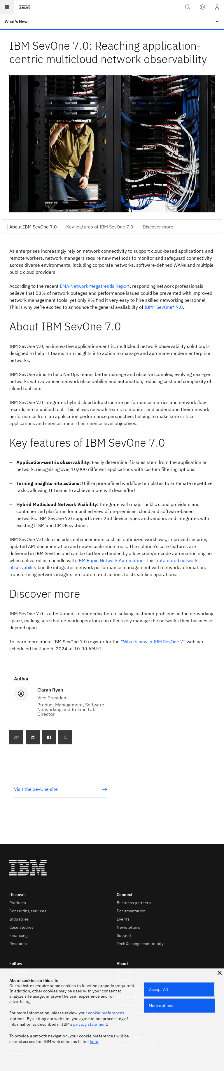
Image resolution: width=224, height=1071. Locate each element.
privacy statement (90, 1024)
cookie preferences (106, 1012)
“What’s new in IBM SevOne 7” (153, 641)
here (94, 1041)
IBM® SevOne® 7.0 (163, 307)
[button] (202, 7)
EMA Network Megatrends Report (95, 286)
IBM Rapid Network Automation (110, 560)
